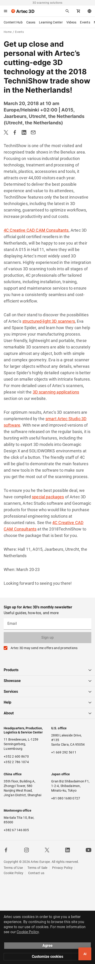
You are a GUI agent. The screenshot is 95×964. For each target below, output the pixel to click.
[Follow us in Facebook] (6, 850)
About (9, 713)
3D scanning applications (56, 392)
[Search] (67, 11)
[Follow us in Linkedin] (67, 850)
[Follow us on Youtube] (88, 850)
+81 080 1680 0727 (65, 798)
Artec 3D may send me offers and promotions (44, 648)
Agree (47, 945)
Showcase (12, 681)
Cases (30, 22)
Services (11, 691)
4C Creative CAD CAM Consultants (36, 230)
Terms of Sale (37, 868)
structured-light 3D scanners (48, 321)
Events (85, 22)
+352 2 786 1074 (16, 762)
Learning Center (51, 22)
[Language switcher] (89, 11)
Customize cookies (47, 956)
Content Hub (13, 22)
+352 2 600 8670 (16, 756)
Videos (71, 22)
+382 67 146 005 (16, 830)
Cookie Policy (13, 873)
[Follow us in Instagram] (26, 850)
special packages (48, 496)
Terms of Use (13, 868)
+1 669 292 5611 (63, 752)
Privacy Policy (62, 868)
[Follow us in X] (47, 850)
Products (11, 670)
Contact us (36, 873)
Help (7, 702)
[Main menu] (5, 11)
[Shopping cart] (78, 11)
